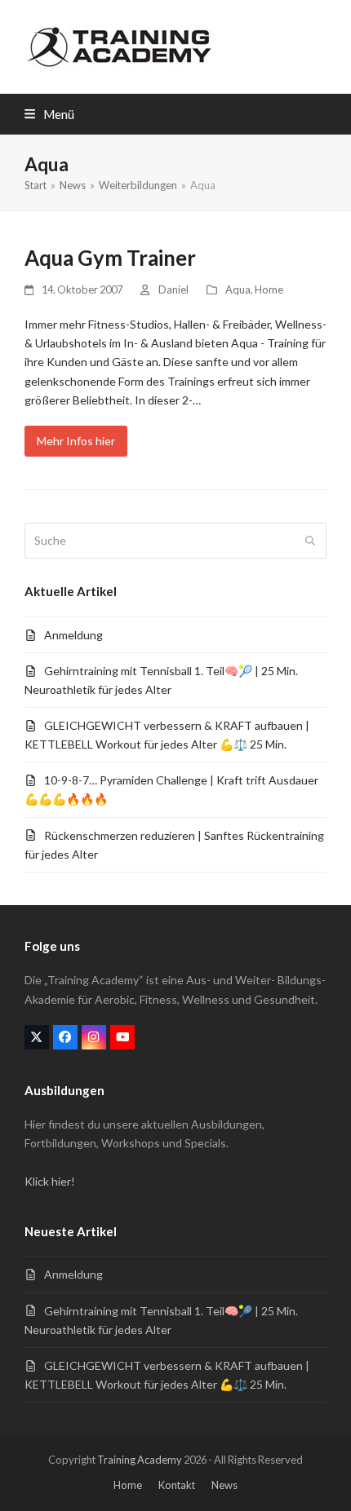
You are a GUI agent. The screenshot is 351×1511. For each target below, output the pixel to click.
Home (269, 289)
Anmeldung (73, 635)
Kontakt (176, 1484)
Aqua (238, 289)
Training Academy (139, 1459)
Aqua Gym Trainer (110, 258)
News (224, 1484)
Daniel (173, 289)
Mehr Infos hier (76, 441)
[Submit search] (310, 540)
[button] (49, 114)
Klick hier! (49, 1181)
